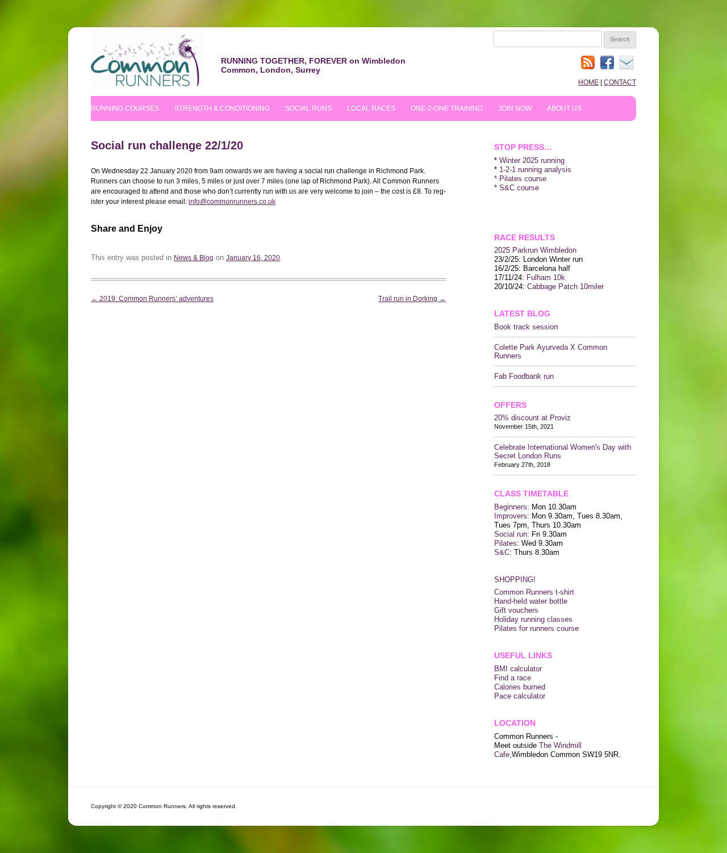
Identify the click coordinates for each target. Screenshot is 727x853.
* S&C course (516, 187)
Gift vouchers (516, 610)
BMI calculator (518, 668)
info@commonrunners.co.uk (232, 202)
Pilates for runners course (536, 628)
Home (588, 82)
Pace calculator (519, 696)
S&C (501, 552)
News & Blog (194, 258)
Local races (371, 108)
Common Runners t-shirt (534, 592)
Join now (515, 108)
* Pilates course (520, 178)
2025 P (505, 250)
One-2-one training (447, 108)
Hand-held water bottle (530, 601)
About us (564, 108)
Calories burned (519, 687)
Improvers (510, 516)
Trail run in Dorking (412, 299)
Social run (510, 534)
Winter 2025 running (532, 160)
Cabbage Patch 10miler (565, 286)
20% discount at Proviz (532, 417)
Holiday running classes (533, 619)
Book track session (526, 327)
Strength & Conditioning (222, 108)
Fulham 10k (546, 277)
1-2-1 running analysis (535, 169)
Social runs (308, 108)
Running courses (125, 108)
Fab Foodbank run (524, 376)
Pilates (505, 543)
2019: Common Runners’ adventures (152, 299)
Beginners (510, 507)
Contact (620, 82)
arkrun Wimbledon (546, 250)
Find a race (512, 678)
